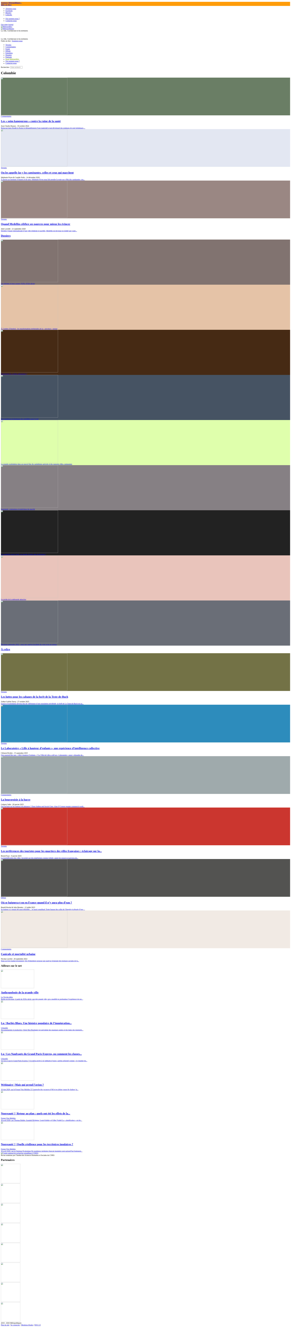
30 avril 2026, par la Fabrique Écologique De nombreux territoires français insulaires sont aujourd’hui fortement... (41, 1151)
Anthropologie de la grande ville (20, 992)
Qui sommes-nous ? (12, 61)
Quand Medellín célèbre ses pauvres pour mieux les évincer (35, 224)
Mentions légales (27, 1325)
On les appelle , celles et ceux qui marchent (37, 172)
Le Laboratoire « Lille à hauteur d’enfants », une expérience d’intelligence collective (50, 748)
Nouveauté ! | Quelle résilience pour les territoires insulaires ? (37, 1144)
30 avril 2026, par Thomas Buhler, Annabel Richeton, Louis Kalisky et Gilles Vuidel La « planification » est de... (41, 1120)
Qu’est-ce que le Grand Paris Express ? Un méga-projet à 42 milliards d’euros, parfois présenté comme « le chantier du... (44, 1061)
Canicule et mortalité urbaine (18, 954)
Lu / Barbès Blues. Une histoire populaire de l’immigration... (36, 1023)
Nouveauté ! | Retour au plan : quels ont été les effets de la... (35, 1113)
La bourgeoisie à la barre (15, 799)
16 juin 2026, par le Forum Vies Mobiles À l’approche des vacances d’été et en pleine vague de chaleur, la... (39, 1090)
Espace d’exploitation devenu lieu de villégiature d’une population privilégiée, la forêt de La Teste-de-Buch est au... (42, 704)
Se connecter (15, 1325)
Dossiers (6, 235)
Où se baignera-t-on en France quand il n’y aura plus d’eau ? (36, 902)
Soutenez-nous (17, 41)
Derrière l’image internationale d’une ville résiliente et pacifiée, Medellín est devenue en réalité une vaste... (39, 231)
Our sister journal (7, 25)
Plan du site (5, 1325)
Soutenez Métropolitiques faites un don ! (11, 4)
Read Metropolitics (12, 59)
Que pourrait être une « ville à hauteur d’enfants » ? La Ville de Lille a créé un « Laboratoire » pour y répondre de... (42, 755)
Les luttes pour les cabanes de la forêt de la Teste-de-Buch (34, 696)
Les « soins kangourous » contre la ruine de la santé (31, 121)
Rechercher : (5, 67)
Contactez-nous (11, 63)
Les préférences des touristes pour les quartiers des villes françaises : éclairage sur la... (51, 851)
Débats (3, 898)
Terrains (4, 168)
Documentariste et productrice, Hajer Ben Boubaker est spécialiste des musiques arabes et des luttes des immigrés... (42, 1030)
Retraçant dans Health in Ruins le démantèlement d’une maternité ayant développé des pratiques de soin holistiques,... (43, 128)
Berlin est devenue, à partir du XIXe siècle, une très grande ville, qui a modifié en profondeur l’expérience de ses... (42, 999)
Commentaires (6, 116)
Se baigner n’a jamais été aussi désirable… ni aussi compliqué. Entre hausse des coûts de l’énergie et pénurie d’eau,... (43, 909)
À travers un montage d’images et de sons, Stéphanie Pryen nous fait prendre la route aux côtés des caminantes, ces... (43, 179)
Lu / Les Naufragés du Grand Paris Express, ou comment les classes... (41, 1053)
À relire (5, 649)
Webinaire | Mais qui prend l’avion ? (22, 1084)
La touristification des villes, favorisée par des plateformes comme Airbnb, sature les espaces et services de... (39, 858)
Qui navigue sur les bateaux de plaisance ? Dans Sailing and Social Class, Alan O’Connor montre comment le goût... (43, 806)
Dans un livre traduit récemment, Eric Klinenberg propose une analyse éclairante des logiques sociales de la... (40, 961)
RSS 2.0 (38, 1325)
